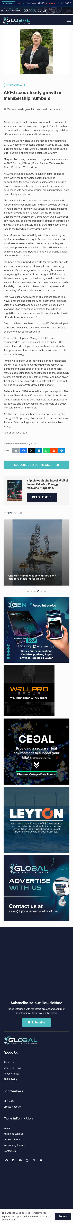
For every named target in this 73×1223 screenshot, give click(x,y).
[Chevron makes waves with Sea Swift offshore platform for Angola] (36, 552)
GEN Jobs (9, 1100)
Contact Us (10, 1150)
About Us (9, 1062)
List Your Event (12, 1139)
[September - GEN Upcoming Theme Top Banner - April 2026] (36, 12)
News (7, 1128)
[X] (34, 1160)
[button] (68, 20)
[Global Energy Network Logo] (16, 20)
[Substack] (41, 1160)
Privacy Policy (11, 1073)
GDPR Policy (10, 1079)
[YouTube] (20, 1160)
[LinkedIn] (13, 1160)
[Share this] (23, 450)
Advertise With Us (13, 1133)
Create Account (12, 1106)
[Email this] (16, 450)
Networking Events (14, 1145)
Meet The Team (13, 1068)
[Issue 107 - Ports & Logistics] (14, 490)
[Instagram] (27, 1160)
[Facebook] (7, 1160)
